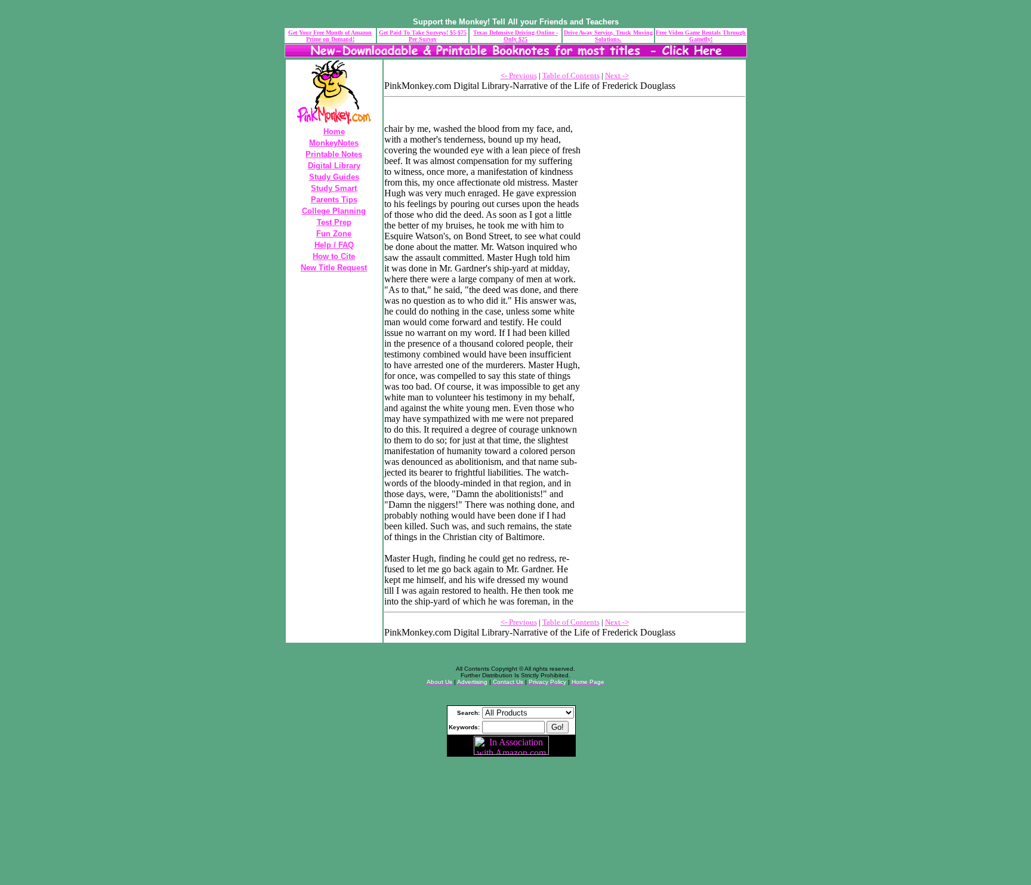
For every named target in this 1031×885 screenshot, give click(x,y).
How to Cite (334, 256)
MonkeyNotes (334, 142)
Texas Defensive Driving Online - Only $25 (515, 35)
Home (334, 131)
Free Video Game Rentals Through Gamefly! (701, 35)
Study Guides (334, 176)
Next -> (617, 75)
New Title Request (334, 267)
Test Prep (334, 222)
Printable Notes (333, 154)
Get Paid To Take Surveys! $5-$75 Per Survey (423, 35)
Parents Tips (334, 199)
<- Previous (519, 75)
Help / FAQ (334, 244)
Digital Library (334, 165)
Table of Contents (571, 75)
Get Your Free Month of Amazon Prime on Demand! (330, 35)
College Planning (334, 210)
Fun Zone (333, 233)
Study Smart (334, 188)
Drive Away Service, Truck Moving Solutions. (608, 35)
